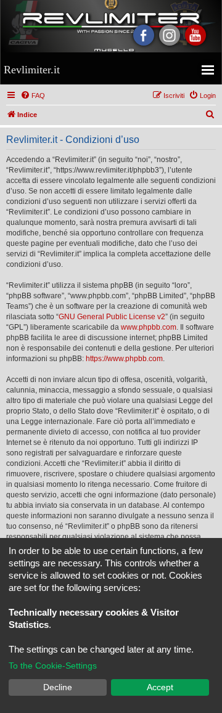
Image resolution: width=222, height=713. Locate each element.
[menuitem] (32, 95)
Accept (160, 687)
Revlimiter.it (32, 69)
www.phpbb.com (148, 327)
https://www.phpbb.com (124, 358)
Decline (57, 687)
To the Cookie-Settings (53, 665)
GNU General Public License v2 (112, 316)
